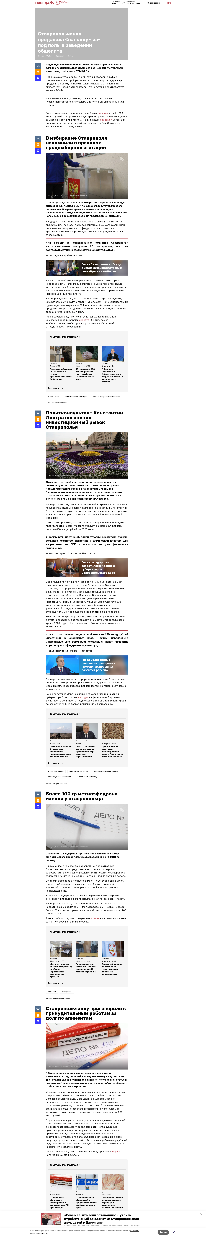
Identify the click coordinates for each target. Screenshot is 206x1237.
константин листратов (79, 771)
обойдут (83, 320)
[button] (51, 1219)
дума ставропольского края (76, 397)
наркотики (52, 992)
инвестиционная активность (59, 777)
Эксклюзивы (153, 3)
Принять (163, 1232)
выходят (83, 697)
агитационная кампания (57, 402)
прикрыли (106, 119)
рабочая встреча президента (106, 771)
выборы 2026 (53, 397)
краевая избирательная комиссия (106, 397)
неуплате (117, 1151)
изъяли (95, 918)
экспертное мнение (56, 771)
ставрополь (67, 992)
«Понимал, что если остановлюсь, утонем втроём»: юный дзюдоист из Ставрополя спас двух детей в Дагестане (101, 1218)
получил (103, 113)
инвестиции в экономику (87, 777)
